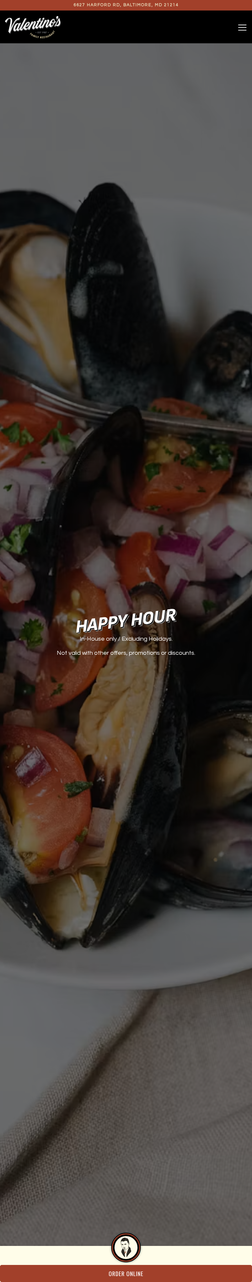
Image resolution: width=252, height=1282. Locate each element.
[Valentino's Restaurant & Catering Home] (33, 26)
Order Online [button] (126, 1273)
